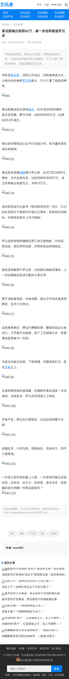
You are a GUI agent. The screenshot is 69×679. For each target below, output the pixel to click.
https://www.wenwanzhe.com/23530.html (25, 512)
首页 (5, 12)
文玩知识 (25, 12)
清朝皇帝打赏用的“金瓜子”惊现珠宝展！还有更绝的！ (34, 574)
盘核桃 (36, 674)
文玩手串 (8, 16)
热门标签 (56, 648)
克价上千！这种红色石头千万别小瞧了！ (27, 586)
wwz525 (18, 547)
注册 (46, 4)
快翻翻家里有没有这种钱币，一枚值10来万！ (29, 636)
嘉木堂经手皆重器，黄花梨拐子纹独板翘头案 (29, 599)
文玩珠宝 (25, 16)
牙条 (8, 367)
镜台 (31, 109)
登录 (39, 4)
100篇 (21, 648)
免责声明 (44, 648)
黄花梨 (15, 75)
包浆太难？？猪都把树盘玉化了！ (22, 611)
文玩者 (6, 4)
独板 (22, 172)
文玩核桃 (59, 12)
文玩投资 (42, 16)
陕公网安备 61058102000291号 (36, 660)
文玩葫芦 (59, 16)
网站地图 (11, 648)
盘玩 (44, 674)
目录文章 (32, 648)
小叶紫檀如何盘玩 (21, 674)
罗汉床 (26, 80)
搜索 (56, 668)
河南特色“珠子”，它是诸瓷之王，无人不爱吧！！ (32, 623)
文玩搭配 (42, 12)
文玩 (50, 674)
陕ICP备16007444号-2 (54, 655)
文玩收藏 (18, 24)
